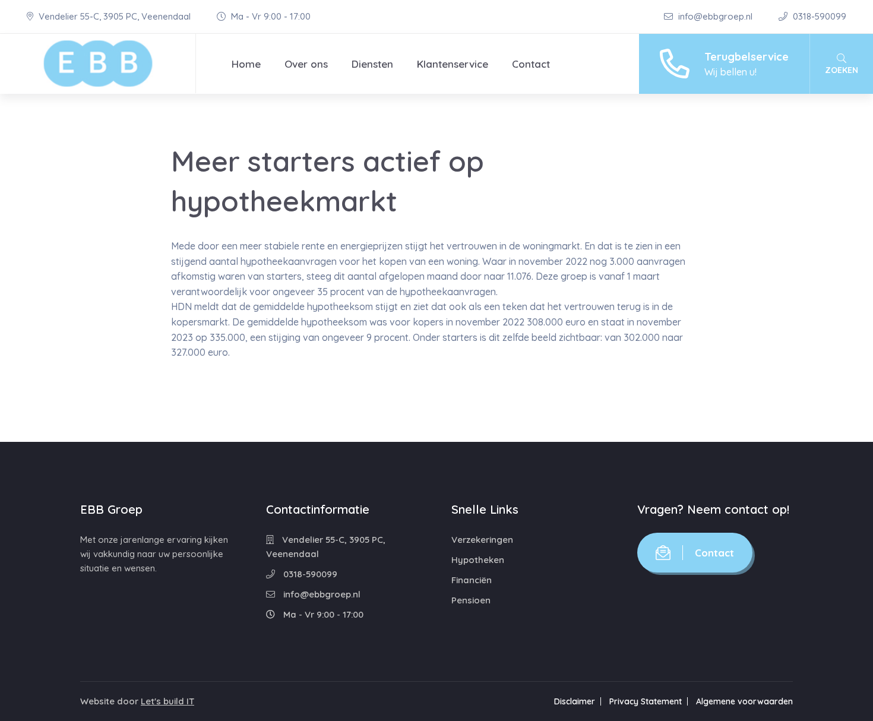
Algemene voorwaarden (744, 701)
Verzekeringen (482, 539)
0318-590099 (818, 16)
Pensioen (471, 600)
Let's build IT (167, 701)
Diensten (372, 64)
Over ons (306, 64)
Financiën (471, 580)
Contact (531, 64)
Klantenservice (452, 64)
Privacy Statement (645, 701)
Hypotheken (477, 559)
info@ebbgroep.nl (715, 16)
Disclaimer (574, 701)
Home (246, 64)
